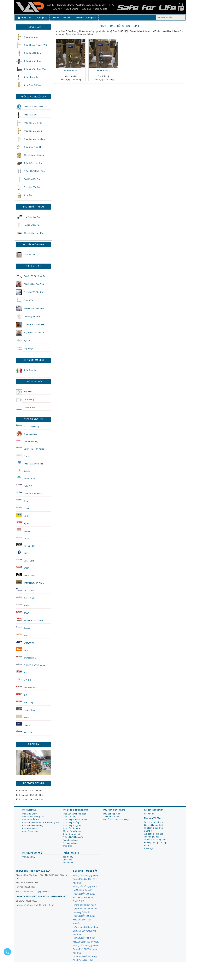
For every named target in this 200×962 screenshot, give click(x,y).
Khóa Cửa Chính (31, 37)
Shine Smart (29, 478)
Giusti (26, 717)
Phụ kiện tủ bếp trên (34, 292)
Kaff (25, 695)
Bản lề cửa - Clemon (34, 155)
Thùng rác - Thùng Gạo (35, 324)
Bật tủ (27, 340)
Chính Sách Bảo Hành (83, 960)
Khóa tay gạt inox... (33, 123)
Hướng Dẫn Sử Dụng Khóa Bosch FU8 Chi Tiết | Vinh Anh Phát (85, 949)
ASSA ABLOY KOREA (33, 620)
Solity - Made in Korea (34, 449)
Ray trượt (28, 348)
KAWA (26, 613)
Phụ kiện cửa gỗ (32, 187)
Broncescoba (30, 658)
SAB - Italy (28, 702)
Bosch (26, 456)
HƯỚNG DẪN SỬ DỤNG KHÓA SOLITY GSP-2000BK (84, 919)
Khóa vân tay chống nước (74, 813)
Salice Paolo (29, 598)
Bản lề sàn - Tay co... (34, 233)
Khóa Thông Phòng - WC (35, 45)
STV (26, 553)
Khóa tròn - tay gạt (33, 163)
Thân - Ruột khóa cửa (34, 171)
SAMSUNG (29, 643)
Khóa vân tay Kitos (33, 493)
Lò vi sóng (29, 399)
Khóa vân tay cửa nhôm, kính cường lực (40, 822)
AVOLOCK (28, 486)
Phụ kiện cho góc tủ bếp (155, 842)
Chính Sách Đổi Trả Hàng (85, 956)
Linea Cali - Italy (31, 441)
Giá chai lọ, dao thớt (34, 284)
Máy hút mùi (29, 408)
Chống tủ (28, 300)
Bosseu (27, 628)
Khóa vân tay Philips (33, 464)
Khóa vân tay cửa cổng (35, 69)
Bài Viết (66, 17)
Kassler (27, 471)
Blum (26, 650)
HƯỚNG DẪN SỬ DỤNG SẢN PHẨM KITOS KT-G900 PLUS (84, 897)
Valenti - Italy (29, 546)
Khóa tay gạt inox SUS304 (75, 819)
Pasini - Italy (29, 576)
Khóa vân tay (30, 115)
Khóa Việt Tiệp (30, 434)
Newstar (27, 531)
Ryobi (26, 523)
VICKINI (27, 680)
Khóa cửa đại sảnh (33, 85)
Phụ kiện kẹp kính (32, 217)
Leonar (27, 538)
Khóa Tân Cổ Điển (32, 53)
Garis (26, 635)
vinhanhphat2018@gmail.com (35, 891)
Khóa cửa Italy (30, 370)
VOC (26, 516)
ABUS (26, 568)
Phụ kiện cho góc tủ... (35, 332)
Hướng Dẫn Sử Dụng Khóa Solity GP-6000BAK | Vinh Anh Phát (85, 930)
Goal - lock (29, 561)
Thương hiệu (41, 17)
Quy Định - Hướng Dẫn (85, 17)
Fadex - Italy (29, 710)
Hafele (27, 605)
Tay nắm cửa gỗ (32, 179)
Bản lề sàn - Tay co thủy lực (116, 819)
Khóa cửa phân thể (33, 147)
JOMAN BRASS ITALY (34, 583)
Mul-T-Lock (29, 590)
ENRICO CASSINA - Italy (35, 665)
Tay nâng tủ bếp (32, 316)
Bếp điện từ (29, 391)
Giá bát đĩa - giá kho (34, 308)
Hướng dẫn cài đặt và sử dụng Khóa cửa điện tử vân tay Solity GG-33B (85, 908)
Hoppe (27, 725)
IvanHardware (30, 687)
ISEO (26, 673)
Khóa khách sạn (31, 77)
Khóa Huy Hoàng (31, 426)
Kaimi (26, 508)
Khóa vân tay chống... (34, 107)
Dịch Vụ (55, 17)
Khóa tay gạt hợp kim (34, 139)
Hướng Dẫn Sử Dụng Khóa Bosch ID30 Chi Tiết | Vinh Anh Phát (85, 879)
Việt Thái (28, 732)
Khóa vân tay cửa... (33, 61)
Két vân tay (29, 254)
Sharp (26, 501)
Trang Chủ (26, 17)
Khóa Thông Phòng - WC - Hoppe (120, 25)
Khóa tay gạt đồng (33, 131)
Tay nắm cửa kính (32, 225)
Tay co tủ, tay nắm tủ (35, 276)
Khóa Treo (28, 195)
